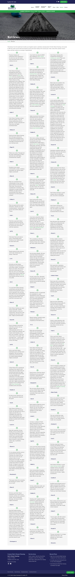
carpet (36, 185)
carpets (22, 274)
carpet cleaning (35, 104)
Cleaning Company (24, 571)
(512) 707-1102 (12, 2)
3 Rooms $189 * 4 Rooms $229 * (32, 11)
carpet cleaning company (55, 466)
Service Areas (49, 7)
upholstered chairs (39, 227)
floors (19, 75)
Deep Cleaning (17, 571)
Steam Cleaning (10, 571)
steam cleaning (15, 384)
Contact (65, 7)
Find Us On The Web (12, 561)
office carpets (41, 56)
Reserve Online (50, 11)
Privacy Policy (64, 575)
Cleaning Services (37, 7)
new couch (32, 502)
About (32, 7)
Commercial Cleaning (43, 7)
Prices (54, 7)
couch (10, 77)
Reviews (61, 7)
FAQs (57, 7)
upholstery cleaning (60, 386)
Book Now (70, 572)
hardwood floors (33, 74)
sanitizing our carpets (55, 58)
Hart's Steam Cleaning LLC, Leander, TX (19, 575)
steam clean (35, 144)
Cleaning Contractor (32, 571)
